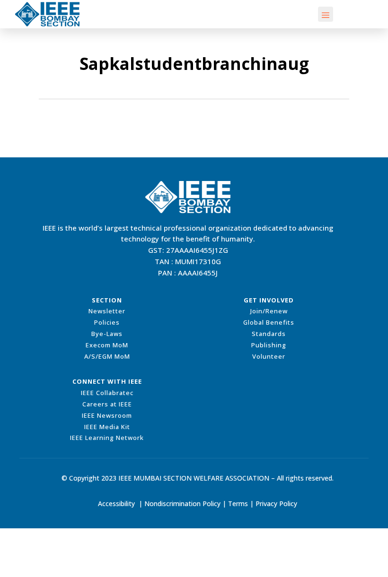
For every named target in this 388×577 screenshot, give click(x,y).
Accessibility (116, 503)
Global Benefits (268, 322)
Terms (238, 503)
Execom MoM (107, 345)
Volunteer (268, 356)
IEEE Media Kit (107, 426)
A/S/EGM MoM (107, 356)
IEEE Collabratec (107, 392)
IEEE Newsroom (107, 415)
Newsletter (106, 311)
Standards (269, 333)
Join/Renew (269, 311)
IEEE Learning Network (107, 437)
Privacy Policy (276, 503)
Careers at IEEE (107, 404)
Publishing (268, 345)
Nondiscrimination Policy (182, 503)
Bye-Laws (107, 333)
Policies (107, 322)
